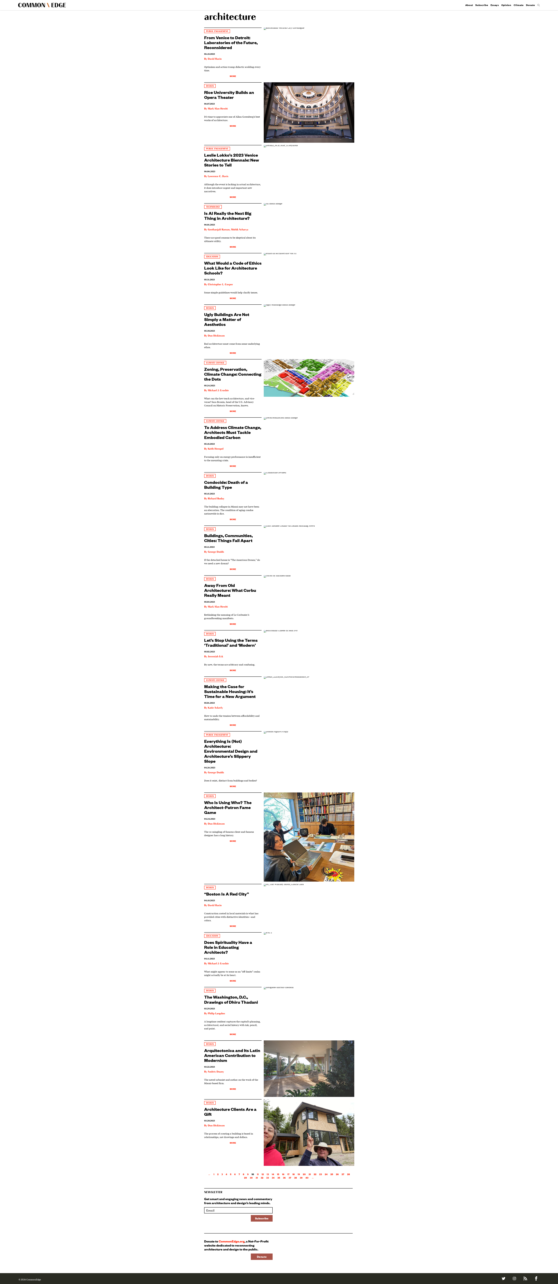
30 (251, 1177)
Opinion (506, 5)
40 (306, 1177)
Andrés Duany (216, 1071)
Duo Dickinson (216, 335)
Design (210, 86)
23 (320, 1174)
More (233, 76)
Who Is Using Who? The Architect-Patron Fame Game (228, 807)
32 (262, 1177)
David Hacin (215, 59)
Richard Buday (216, 498)
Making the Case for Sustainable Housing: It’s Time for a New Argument (230, 691)
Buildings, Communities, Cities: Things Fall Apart (228, 537)
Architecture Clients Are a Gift (230, 1111)
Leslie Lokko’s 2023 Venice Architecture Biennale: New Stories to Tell (231, 160)
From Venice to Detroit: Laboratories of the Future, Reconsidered (231, 42)
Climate (518, 5)
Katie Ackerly (215, 708)
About (469, 5)
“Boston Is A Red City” (226, 894)
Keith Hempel (215, 449)
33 (267, 1177)
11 (258, 1174)
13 (268, 1174)
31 (257, 1177)
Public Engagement (217, 31)
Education (212, 257)
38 (295, 1177)
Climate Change (215, 363)
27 (343, 1174)
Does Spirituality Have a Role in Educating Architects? (228, 947)
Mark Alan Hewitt (218, 108)
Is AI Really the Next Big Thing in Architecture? (227, 215)
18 (293, 1174)
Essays (495, 5)
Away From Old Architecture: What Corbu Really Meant (230, 590)
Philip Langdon (216, 1013)
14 (273, 1174)
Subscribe (481, 5)
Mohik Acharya (239, 229)
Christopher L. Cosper (220, 284)
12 (263, 1174)
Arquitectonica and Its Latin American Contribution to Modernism (232, 1055)
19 (299, 1174)
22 (315, 1174)
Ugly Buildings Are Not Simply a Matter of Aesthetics (226, 319)
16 (283, 1174)
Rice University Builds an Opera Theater (229, 94)
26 (337, 1174)
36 (284, 1177)
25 (331, 1174)
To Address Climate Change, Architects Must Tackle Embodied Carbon (232, 432)
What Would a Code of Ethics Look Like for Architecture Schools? (233, 268)
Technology (213, 207)
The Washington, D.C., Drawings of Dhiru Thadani (231, 999)
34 (273, 1177)
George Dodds (216, 552)
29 (245, 1177)
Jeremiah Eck (215, 656)
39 (301, 1177)
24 (326, 1174)
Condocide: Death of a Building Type (226, 484)
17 (288, 1174)
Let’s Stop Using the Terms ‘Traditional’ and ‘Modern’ (231, 642)
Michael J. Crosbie (218, 390)
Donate (530, 5)
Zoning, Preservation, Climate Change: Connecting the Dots (232, 374)
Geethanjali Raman (219, 229)
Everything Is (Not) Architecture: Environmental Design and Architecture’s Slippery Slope (230, 751)
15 (278, 1174)
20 (304, 1174)
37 (290, 1177)
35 (278, 1177)
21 (310, 1174)
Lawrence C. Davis (218, 176)
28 (348, 1174)
